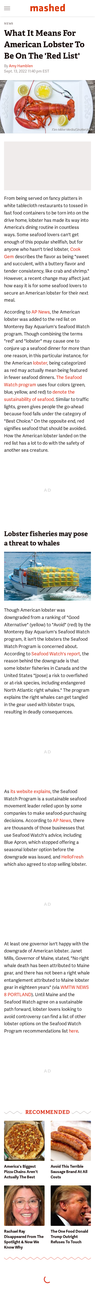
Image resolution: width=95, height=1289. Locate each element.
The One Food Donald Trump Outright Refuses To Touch (69, 1237)
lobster (40, 363)
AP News (40, 312)
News (8, 23)
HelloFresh (72, 857)
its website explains (30, 791)
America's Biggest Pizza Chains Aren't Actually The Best (21, 1172)
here (73, 1031)
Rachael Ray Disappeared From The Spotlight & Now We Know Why (24, 1239)
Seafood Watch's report (55, 654)
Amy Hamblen (21, 65)
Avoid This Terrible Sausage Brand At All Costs (69, 1172)
